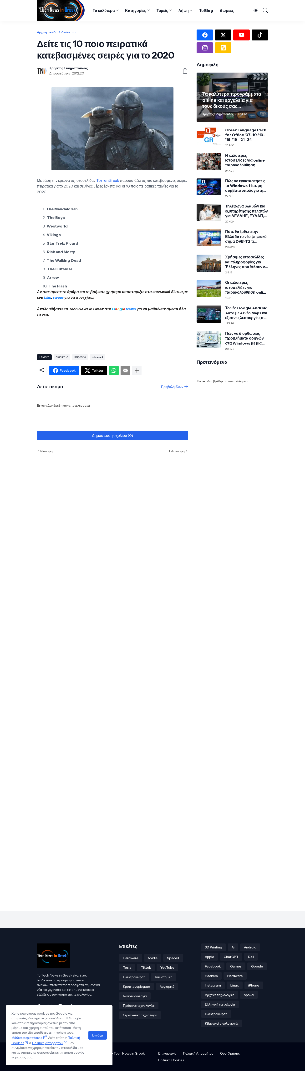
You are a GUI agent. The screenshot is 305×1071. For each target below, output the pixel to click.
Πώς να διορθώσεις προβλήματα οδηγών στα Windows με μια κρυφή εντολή (244, 338)
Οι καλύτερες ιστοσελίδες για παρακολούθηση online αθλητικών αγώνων (246, 287)
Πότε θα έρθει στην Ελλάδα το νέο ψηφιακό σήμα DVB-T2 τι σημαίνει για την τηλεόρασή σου (246, 236)
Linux (234, 985)
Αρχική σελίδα (47, 32)
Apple (209, 957)
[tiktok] (260, 35)
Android (250, 947)
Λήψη (183, 10)
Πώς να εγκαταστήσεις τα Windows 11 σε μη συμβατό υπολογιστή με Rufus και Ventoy (245, 185)
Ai (233, 947)
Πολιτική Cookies (171, 1060)
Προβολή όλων (172, 387)
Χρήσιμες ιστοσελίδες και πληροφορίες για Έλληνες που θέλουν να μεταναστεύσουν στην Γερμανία (246, 262)
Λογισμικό (167, 986)
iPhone (253, 985)
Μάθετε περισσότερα (26, 1038)
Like (47, 297)
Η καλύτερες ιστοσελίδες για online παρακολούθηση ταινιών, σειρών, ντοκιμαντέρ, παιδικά (245, 160)
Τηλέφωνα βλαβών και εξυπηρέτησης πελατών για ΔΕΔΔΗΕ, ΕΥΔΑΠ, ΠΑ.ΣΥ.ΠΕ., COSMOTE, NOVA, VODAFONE (246, 211)
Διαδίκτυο (68, 32)
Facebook (213, 966)
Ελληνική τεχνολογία (220, 1004)
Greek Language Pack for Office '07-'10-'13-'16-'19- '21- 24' (245, 135)
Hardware (130, 958)
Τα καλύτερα (104, 10)
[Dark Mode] (253, 10)
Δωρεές (227, 10)
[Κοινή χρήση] (183, 70)
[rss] (223, 47)
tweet (58, 297)
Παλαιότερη (176, 451)
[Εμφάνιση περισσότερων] (137, 370)
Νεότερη (46, 451)
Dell (251, 957)
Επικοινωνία (167, 1053)
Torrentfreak (107, 180)
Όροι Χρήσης (230, 1053)
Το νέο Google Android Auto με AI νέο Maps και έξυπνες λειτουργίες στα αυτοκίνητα (246, 313)
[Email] (125, 370)
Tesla (127, 967)
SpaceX (173, 958)
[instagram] (205, 47)
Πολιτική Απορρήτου (198, 1053)
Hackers (211, 976)
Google (257, 966)
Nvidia (153, 958)
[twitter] (223, 35)
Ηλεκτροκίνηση (134, 977)
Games (236, 966)
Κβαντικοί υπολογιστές (222, 1023)
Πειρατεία (80, 357)
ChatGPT (231, 957)
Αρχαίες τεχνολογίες (219, 995)
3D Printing (213, 947)
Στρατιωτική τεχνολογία (140, 1015)
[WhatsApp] (114, 370)
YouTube (167, 967)
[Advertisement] (123, 334)
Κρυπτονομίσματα (136, 986)
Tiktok (146, 967)
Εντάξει (97, 1035)
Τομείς (162, 10)
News (130, 308)
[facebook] (205, 35)
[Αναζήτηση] (263, 10)
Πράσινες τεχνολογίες (139, 1005)
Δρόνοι (249, 995)
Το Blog (206, 10)
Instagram (213, 985)
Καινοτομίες (163, 977)
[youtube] (241, 35)
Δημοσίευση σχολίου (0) (112, 435)
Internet (97, 357)
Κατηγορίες (135, 10)
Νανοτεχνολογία (135, 996)
